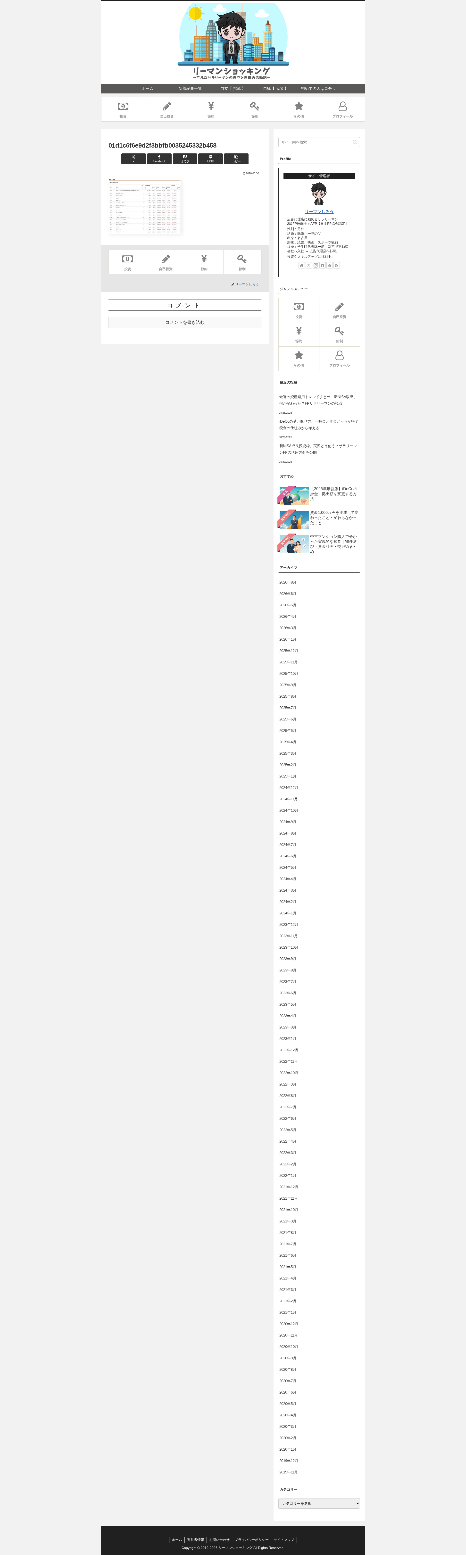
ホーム (177, 1540)
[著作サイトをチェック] (302, 265)
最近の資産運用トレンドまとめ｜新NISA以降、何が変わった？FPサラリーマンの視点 (318, 400)
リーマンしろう (319, 211)
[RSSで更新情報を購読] (336, 265)
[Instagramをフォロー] (316, 265)
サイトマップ (284, 1540)
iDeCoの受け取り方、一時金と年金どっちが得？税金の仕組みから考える (318, 424)
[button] (236, 158)
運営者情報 (195, 1540)
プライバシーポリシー (252, 1540)
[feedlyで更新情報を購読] (329, 265)
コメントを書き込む (185, 322)
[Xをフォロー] (309, 265)
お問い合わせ (219, 1540)
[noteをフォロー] (322, 265)
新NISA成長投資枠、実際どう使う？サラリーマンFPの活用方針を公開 (318, 449)
